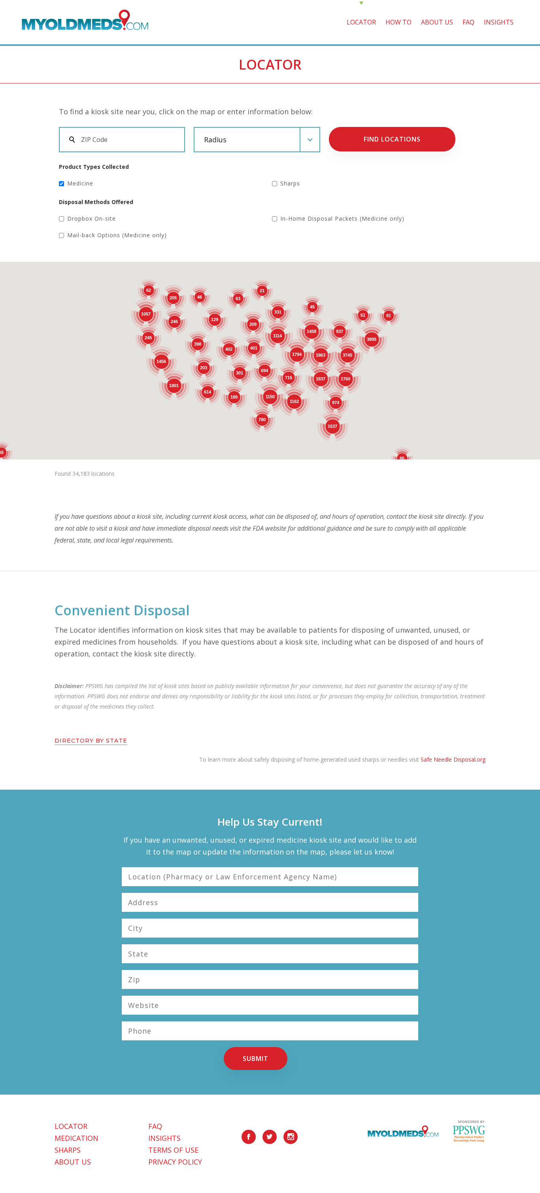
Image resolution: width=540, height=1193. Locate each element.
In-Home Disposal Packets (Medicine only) (342, 218)
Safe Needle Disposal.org (453, 759)
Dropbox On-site (91, 218)
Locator (361, 22)
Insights (499, 22)
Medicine (80, 183)
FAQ (468, 22)
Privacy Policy (175, 1162)
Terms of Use (173, 1150)
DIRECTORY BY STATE (91, 741)
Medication (76, 1138)
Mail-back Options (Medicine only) (117, 235)
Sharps (290, 183)
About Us (73, 1162)
